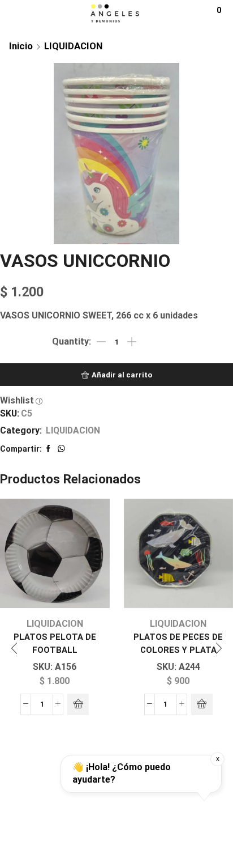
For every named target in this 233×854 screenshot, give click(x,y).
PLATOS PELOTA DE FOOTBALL (55, 643)
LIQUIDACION (73, 46)
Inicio (21, 46)
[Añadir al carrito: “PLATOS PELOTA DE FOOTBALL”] (78, 704)
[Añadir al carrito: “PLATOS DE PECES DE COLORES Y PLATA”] (202, 704)
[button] (14, 648)
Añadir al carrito (122, 375)
